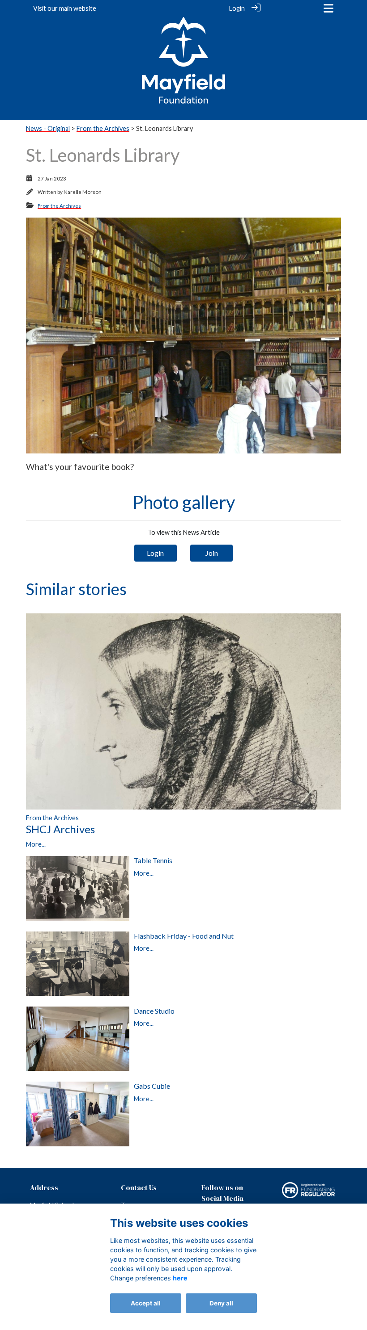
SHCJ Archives (60, 828)
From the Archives (103, 128)
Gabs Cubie (152, 1086)
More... (36, 844)
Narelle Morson (83, 192)
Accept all (146, 1303)
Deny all (221, 1303)
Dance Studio (154, 1011)
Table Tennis (153, 860)
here (180, 1278)
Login (237, 8)
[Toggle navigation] (328, 8)
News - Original (48, 128)
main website (77, 8)
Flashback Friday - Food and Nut (184, 935)
